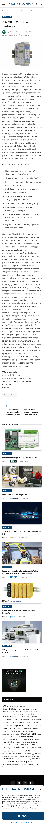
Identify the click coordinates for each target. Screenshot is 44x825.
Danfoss (23, 712)
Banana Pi (28, 706)
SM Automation (20, 751)
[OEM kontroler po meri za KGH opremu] (22, 439)
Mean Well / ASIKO (28, 734)
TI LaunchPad (30, 756)
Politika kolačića (15, 822)
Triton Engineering (26, 759)
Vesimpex (5, 764)
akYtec (9, 706)
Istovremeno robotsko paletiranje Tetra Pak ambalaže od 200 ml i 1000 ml (20, 572)
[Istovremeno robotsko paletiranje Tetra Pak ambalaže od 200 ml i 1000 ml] (22, 553)
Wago (15, 764)
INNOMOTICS (28, 728)
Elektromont (18, 717)
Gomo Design (12, 725)
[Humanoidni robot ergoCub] (22, 476)
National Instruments (32, 740)
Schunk (32, 747)
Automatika (20, 706)
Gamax (4, 726)
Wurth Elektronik (33, 764)
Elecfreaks (27, 714)
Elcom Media (19, 714)
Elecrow (34, 714)
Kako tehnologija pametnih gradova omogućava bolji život (12, 411)
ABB (4, 706)
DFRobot (29, 712)
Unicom (4, 762)
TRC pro (14, 759)
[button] (40, 789)
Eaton (9, 714)
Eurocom (33, 719)
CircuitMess (16, 712)
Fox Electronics (32, 722)
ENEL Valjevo (12, 719)
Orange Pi (28, 742)
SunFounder (18, 753)
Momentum (20, 739)
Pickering (4, 744)
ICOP (14, 728)
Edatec (14, 714)
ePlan (27, 719)
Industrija (7, 17)
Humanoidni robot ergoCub (14, 494)
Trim (19, 759)
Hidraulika (31, 726)
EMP (36, 717)
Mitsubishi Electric (8, 739)
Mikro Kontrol (27, 736)
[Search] (40, 3)
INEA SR (20, 728)
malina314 (18, 734)
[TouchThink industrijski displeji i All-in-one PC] (22, 513)
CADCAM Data (33, 709)
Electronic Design (10, 395)
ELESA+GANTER (28, 716)
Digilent (34, 712)
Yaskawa (5, 767)
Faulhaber (15, 722)
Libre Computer (28, 731)
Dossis (4, 714)
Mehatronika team (15, 32)
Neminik (5, 742)
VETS (11, 764)
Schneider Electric (19, 747)
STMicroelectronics (8, 753)
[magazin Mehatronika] (21, 3)
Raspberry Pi (17, 744)
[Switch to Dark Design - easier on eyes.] (36, 4)
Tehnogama (14, 756)
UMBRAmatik (36, 759)
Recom (24, 744)
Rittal (33, 744)
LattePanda (20, 731)
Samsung (6, 747)
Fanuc (8, 722)
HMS (35, 726)
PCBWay (35, 742)
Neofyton (11, 742)
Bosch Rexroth (23, 709)
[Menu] (3, 3)
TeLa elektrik (22, 756)
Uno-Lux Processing (17, 761)
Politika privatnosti (27, 822)
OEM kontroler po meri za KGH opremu (19, 457)
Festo (22, 722)
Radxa (10, 745)
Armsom (14, 706)
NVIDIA (17, 742)
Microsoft (17, 737)
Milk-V (35, 737)
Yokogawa (11, 767)
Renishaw (29, 744)
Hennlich (23, 725)
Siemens (11, 751)
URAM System (31, 762)
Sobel (28, 750)
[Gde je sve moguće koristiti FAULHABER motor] (22, 632)
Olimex (22, 742)
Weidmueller (22, 764)
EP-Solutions (22, 719)
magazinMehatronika (8, 734)
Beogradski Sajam (9, 709)
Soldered (33, 751)
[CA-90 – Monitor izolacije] (22, 54)
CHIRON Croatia (7, 712)
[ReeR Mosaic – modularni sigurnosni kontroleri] (22, 592)
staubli (39, 751)
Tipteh (8, 758)
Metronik (9, 737)
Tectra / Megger (29, 753)
